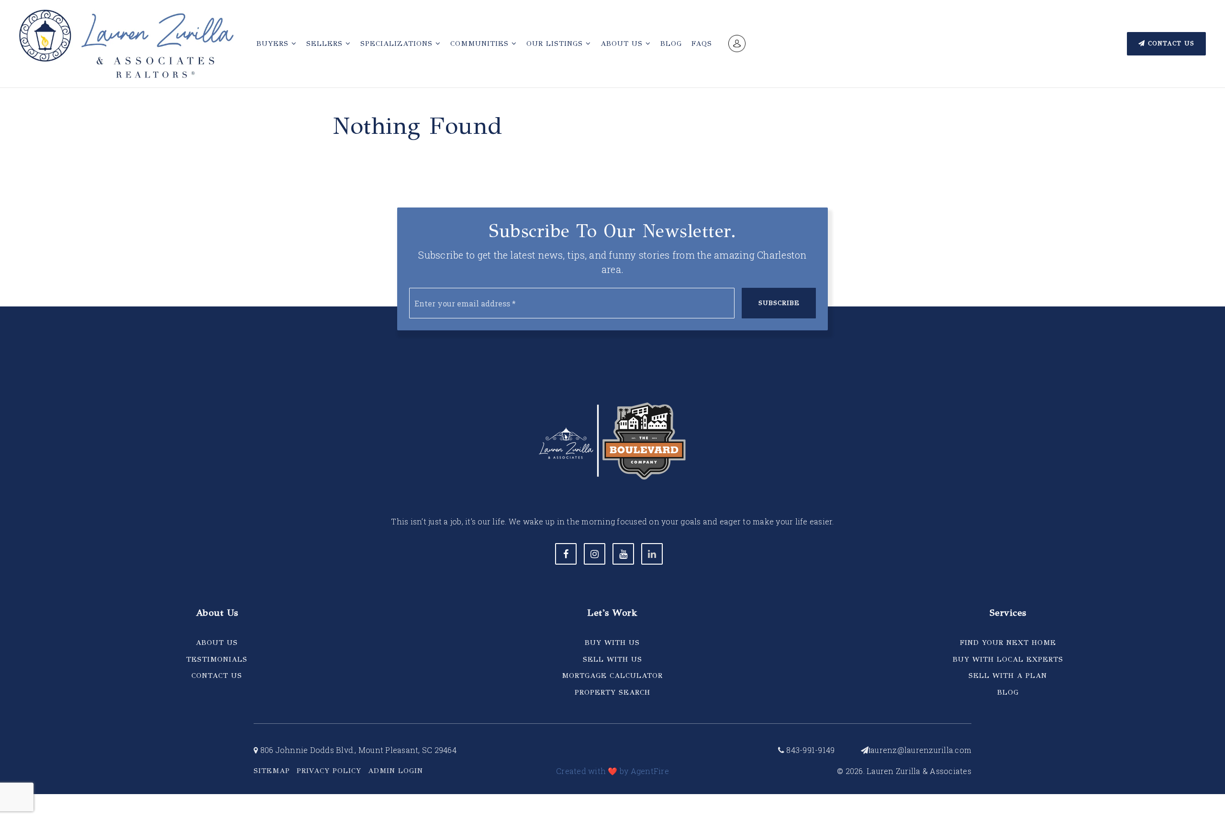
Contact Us (1169, 43)
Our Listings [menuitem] (556, 43)
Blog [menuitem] (671, 43)
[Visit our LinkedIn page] (652, 554)
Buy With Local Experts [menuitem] (1008, 659)
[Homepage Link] (126, 43)
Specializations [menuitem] (397, 43)
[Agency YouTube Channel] (623, 554)
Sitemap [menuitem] (272, 770)
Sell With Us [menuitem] (612, 659)
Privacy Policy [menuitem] (329, 770)
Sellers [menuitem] (325, 43)
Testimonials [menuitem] (216, 659)
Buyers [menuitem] (273, 43)
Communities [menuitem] (481, 43)
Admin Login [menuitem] (395, 770)
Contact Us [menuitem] (216, 675)
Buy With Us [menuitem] (612, 642)
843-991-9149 (809, 750)
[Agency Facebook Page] (566, 554)
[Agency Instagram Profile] (594, 554)
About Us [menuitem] (623, 43)
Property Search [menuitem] (612, 692)
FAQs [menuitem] (701, 43)
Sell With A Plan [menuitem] (1008, 675)
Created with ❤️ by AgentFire (612, 771)
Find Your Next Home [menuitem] (1008, 642)
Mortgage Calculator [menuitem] (612, 675)
